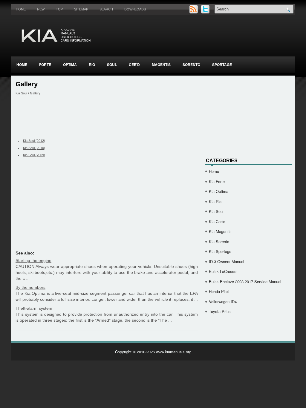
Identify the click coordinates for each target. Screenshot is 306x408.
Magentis (161, 64)
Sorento (191, 64)
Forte (45, 64)
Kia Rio (215, 201)
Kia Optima (218, 191)
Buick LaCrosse (222, 271)
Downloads (135, 9)
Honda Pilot (219, 291)
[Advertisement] (107, 116)
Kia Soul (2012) (34, 140)
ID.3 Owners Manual (226, 261)
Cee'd (134, 64)
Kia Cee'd (217, 221)
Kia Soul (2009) (34, 155)
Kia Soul (21, 93)
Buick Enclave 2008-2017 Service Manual (245, 281)
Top (59, 9)
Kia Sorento (219, 241)
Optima (70, 64)
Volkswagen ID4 (223, 301)
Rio (92, 64)
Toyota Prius (220, 311)
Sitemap (81, 9)
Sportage (222, 64)
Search (106, 9)
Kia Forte (217, 181)
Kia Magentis (220, 231)
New (41, 9)
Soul (112, 64)
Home (21, 9)
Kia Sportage (220, 251)
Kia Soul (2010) (34, 148)
